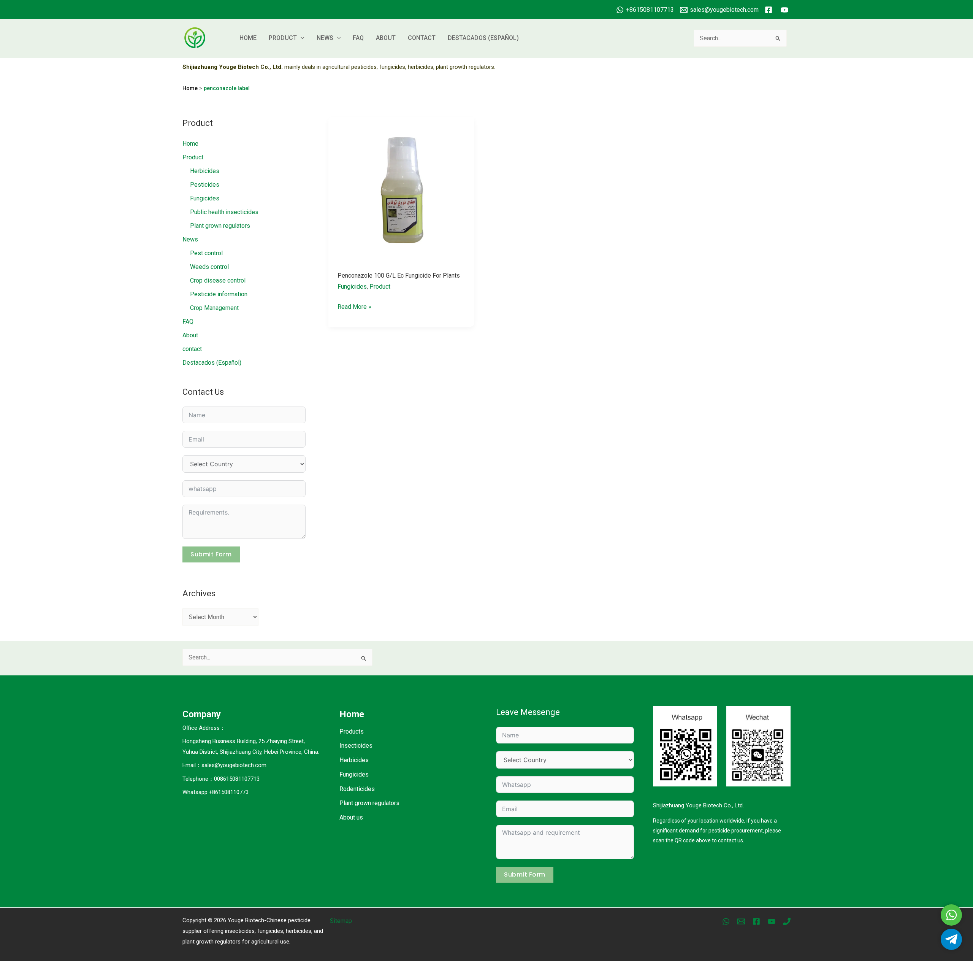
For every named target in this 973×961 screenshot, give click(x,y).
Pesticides (204, 184)
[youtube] (786, 10)
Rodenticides (357, 789)
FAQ (358, 37)
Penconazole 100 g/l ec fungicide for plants (399, 275)
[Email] (741, 921)
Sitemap (341, 920)
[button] (300, 37)
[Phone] (787, 921)
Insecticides (355, 745)
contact (422, 37)
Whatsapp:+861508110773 (215, 792)
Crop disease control (218, 280)
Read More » (354, 308)
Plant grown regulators (220, 225)
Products (351, 731)
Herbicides (204, 171)
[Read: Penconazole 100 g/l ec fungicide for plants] (401, 189)
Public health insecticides (224, 212)
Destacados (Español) (483, 37)
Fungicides (204, 198)
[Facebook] (756, 921)
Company (201, 714)
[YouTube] (771, 921)
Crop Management (214, 307)
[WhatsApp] (726, 921)
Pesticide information (218, 294)
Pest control (206, 253)
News (325, 37)
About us (351, 817)
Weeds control (209, 266)
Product (283, 37)
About (386, 37)
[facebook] (770, 10)
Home (248, 37)
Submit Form (211, 554)
